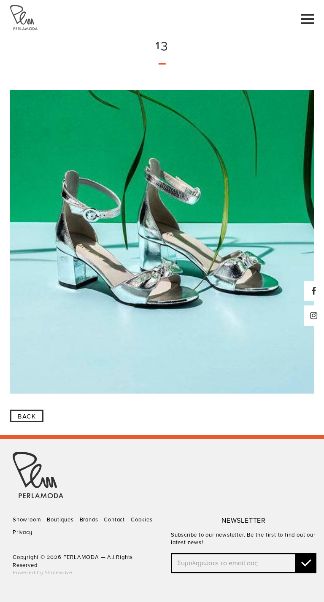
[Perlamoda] (38, 496)
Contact (114, 519)
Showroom (27, 519)
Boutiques (60, 519)
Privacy (22, 532)
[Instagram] (314, 315)
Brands (89, 519)
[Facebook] (314, 291)
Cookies (142, 519)
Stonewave (59, 572)
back (27, 416)
